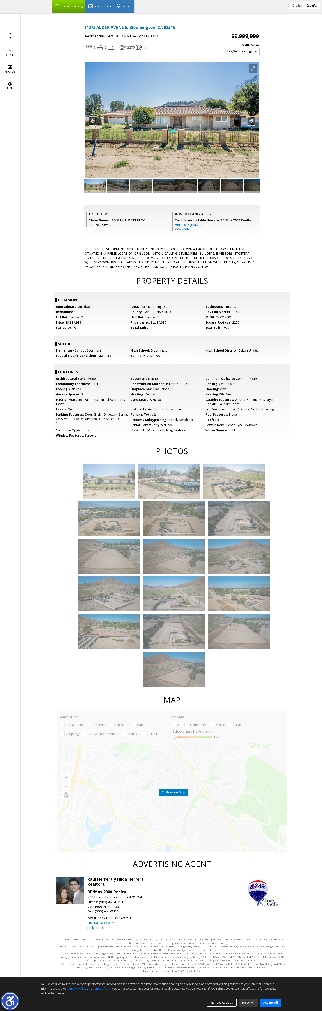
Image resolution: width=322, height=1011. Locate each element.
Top (9, 38)
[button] (10, 1001)
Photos (10, 71)
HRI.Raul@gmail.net (188, 224)
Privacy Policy (77, 988)
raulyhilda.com (97, 927)
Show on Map (175, 792)
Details (10, 55)
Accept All (270, 1002)
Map (10, 88)
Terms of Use (102, 988)
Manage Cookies (222, 1002)
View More (182, 229)
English (297, 5)
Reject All (248, 1002)
